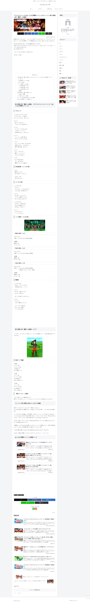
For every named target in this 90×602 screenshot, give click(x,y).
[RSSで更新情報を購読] (36, 509)
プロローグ (21, 78)
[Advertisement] (35, 64)
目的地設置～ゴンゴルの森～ (24, 80)
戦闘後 (20, 90)
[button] (48, 33)
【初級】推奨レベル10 (24, 85)
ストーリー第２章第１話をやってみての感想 (26, 97)
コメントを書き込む (34, 590)
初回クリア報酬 (22, 94)
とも (68, 27)
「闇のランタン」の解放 (23, 95)
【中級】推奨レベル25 (24, 87)
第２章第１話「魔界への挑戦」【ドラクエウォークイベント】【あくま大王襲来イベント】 (35, 77)
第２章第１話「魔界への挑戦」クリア (25, 92)
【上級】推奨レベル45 (24, 89)
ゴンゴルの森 (21, 82)
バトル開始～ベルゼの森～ (24, 84)
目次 (33, 74)
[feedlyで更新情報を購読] (33, 509)
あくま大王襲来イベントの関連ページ (25, 99)
